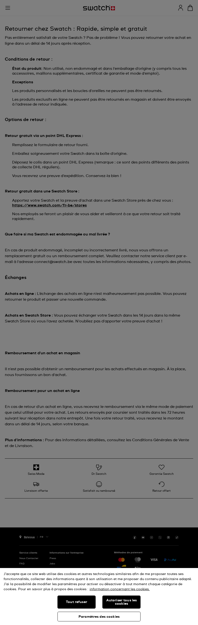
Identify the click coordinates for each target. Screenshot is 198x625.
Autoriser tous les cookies (121, 602)
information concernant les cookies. (120, 589)
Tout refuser (76, 602)
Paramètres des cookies (99, 616)
